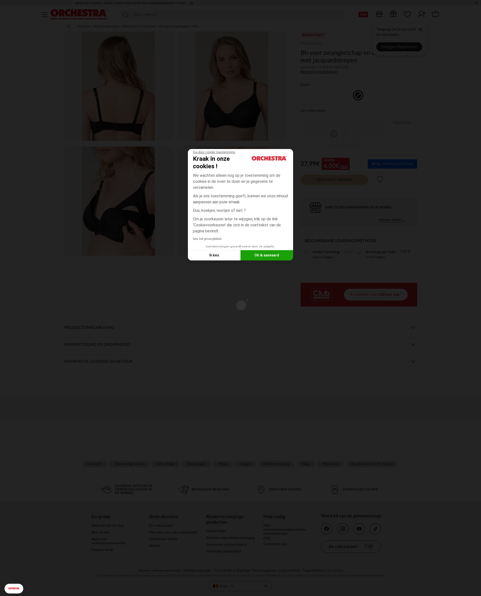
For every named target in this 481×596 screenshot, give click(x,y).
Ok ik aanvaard (267, 255)
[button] (14, 588)
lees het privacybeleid (207, 239)
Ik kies (214, 255)
